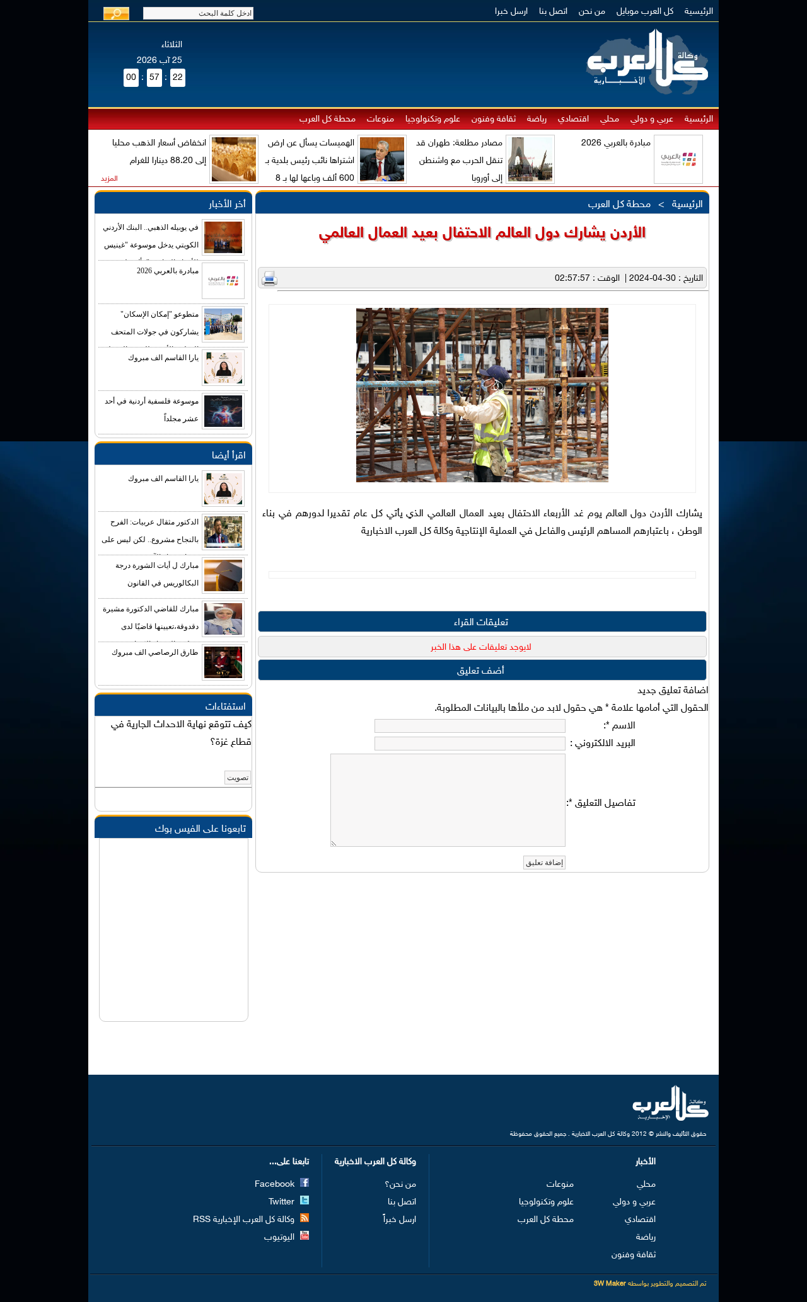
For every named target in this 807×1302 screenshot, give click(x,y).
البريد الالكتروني (604, 744)
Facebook (276, 1184)
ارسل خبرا (511, 11)
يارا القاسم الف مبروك (163, 357)
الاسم (621, 726)
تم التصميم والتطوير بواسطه (650, 1284)
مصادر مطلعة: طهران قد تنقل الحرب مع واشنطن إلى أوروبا (459, 161)
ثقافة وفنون (494, 119)
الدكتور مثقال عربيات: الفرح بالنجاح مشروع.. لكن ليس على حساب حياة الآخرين (150, 540)
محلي (609, 119)
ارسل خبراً (399, 1219)
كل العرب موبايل (645, 11)
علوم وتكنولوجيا (432, 119)
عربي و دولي (651, 119)
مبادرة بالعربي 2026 (616, 143)
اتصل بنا (553, 11)
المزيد (109, 178)
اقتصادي (573, 119)
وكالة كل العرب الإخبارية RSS (245, 1219)
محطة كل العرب (327, 119)
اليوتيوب (280, 1237)
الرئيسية (699, 11)
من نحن (592, 11)
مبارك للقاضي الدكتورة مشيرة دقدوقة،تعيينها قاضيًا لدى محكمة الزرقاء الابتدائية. (151, 626)
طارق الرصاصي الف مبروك (155, 652)
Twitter (283, 1202)
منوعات (380, 119)
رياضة (537, 119)
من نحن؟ (400, 1184)
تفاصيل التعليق (602, 804)
